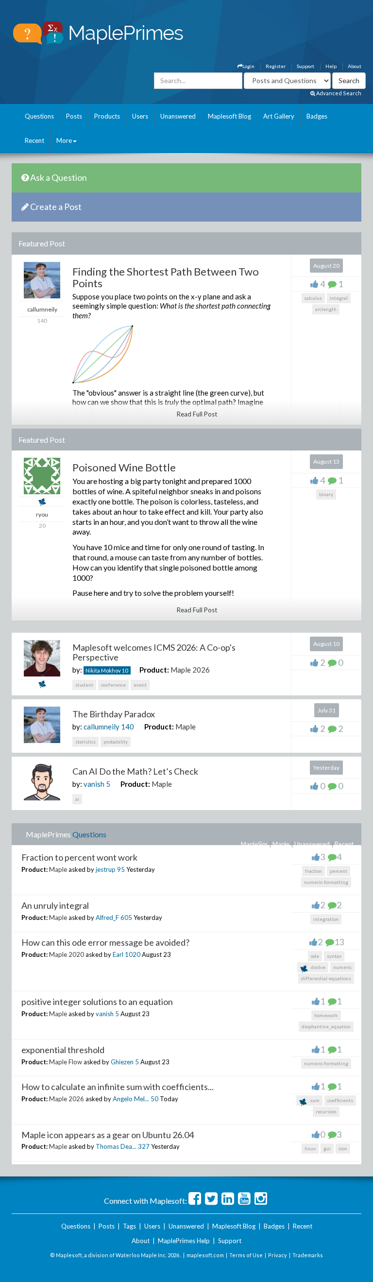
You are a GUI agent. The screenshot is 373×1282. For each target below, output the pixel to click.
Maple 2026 (190, 669)
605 (126, 917)
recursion (326, 1111)
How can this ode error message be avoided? (105, 942)
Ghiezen (122, 1062)
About (354, 66)
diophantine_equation (326, 1026)
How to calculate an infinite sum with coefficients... (117, 1086)
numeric (342, 967)
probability (115, 742)
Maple (185, 726)
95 (121, 869)
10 (125, 670)
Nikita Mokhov (103, 670)
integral (339, 298)
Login (248, 66)
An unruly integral (55, 905)
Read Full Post (197, 414)
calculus (313, 298)
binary (326, 494)
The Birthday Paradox (113, 714)
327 (144, 1146)
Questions (39, 116)
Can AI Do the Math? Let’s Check (135, 771)
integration (326, 919)
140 (127, 726)
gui (327, 1148)
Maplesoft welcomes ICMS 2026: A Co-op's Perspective (154, 652)
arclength (326, 309)
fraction (313, 871)
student (84, 685)
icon (343, 1148)
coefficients (340, 1100)
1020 (132, 954)
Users (140, 116)
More (64, 140)
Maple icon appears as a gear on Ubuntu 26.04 (107, 1134)
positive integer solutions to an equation (97, 1001)
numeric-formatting (326, 882)
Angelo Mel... (131, 1099)
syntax (334, 956)
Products (107, 116)
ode (315, 956)
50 (154, 1099)
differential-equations (326, 978)
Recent (34, 140)
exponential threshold (62, 1049)
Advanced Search (338, 93)
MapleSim (254, 844)
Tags (129, 1226)
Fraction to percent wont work (79, 857)
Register (276, 66)
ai (77, 799)
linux (310, 1148)
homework (326, 1015)
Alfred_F (107, 917)
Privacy (277, 1255)
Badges (316, 116)
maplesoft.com (205, 1255)
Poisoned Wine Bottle (124, 467)
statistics (85, 742)
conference (113, 685)
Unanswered (178, 116)
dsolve (317, 967)
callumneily (101, 726)
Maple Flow (65, 1062)
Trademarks (307, 1255)
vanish (94, 784)
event (140, 685)
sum (314, 1100)
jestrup (106, 869)
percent (338, 871)
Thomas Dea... (116, 1146)
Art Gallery (278, 116)
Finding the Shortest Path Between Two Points (165, 277)
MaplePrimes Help (184, 1241)
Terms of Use (246, 1255)
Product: (154, 669)
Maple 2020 (66, 954)
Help (331, 66)
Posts (74, 116)
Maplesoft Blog (229, 116)
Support (305, 66)
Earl (118, 954)
